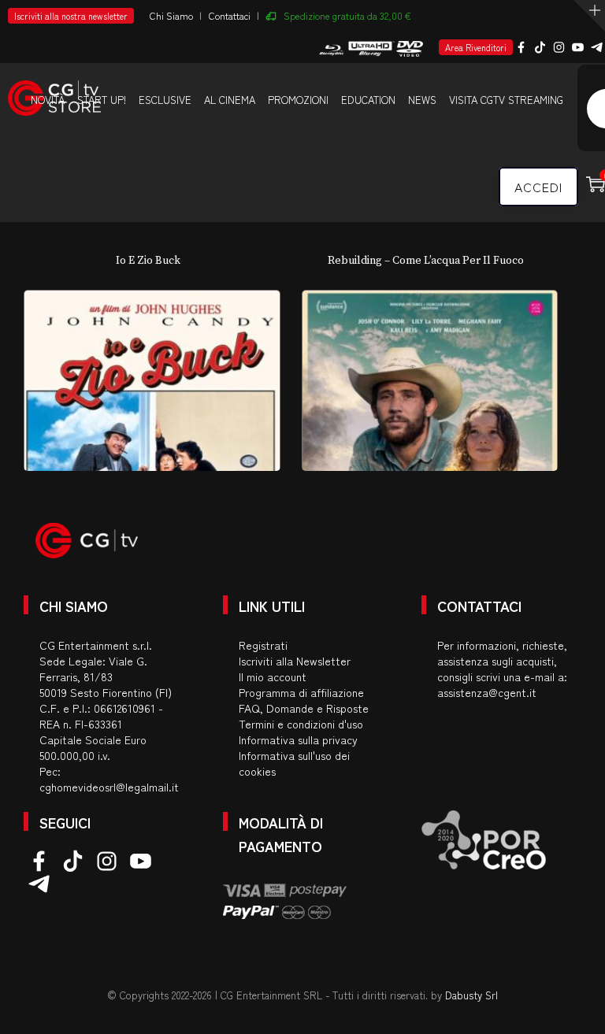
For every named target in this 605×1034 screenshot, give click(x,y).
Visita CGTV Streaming (506, 99)
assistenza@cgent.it (486, 692)
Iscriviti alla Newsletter (295, 661)
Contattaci (230, 15)
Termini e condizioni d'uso (301, 724)
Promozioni (298, 99)
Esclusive (165, 99)
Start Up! (101, 99)
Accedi (538, 186)
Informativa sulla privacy (298, 739)
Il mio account (272, 676)
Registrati (263, 645)
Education (368, 99)
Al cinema (229, 99)
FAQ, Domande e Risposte (304, 708)
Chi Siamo (171, 15)
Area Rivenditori (476, 47)
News (422, 99)
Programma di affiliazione (301, 692)
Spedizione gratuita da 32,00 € (347, 15)
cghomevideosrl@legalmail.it (109, 787)
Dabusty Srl (471, 995)
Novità (48, 99)
